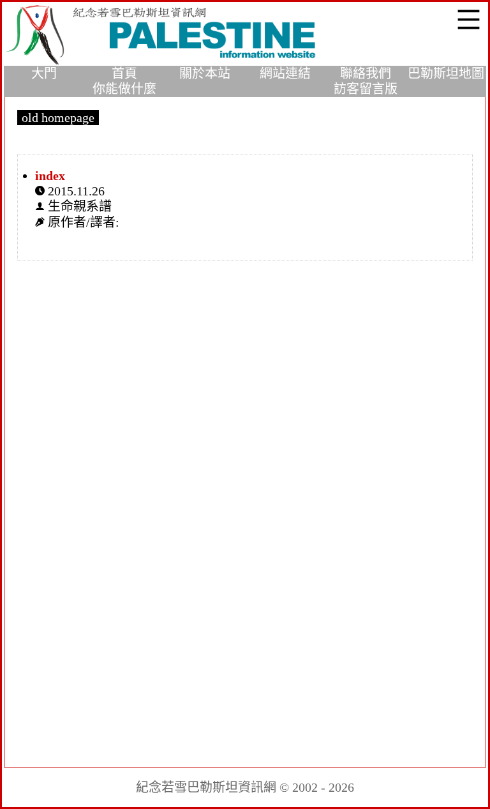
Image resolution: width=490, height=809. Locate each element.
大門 (44, 73)
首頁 (124, 73)
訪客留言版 (365, 89)
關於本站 (204, 73)
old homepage (58, 117)
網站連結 (285, 73)
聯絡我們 (365, 73)
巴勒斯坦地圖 (446, 73)
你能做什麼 (124, 89)
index (50, 176)
